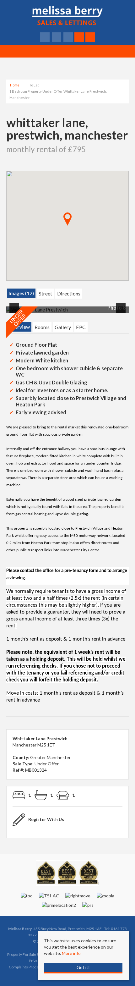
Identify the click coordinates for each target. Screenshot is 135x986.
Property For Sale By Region (30, 954)
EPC (81, 327)
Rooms (42, 327)
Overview (19, 327)
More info (71, 953)
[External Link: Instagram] (68, 37)
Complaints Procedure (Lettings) (36, 967)
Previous (15, 312)
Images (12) (21, 293)
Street (45, 293)
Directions (68, 293)
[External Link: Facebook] (45, 37)
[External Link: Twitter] (57, 37)
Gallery (63, 327)
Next (122, 312)
